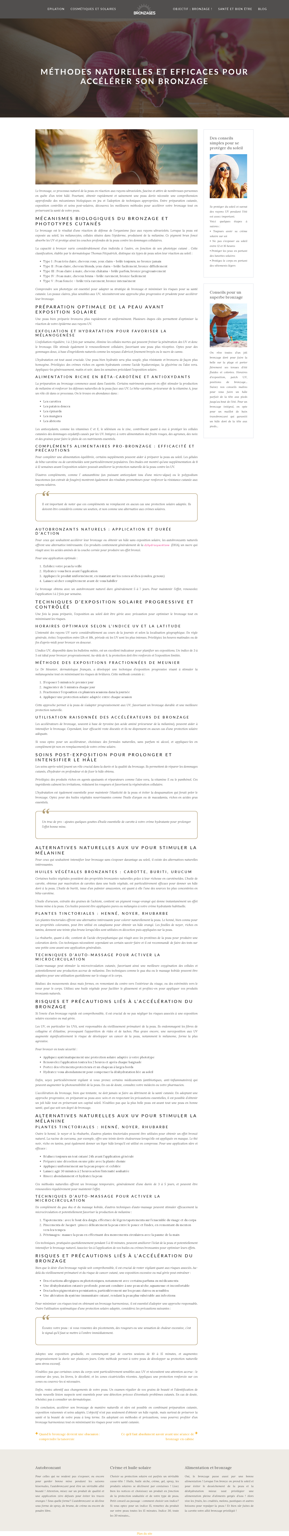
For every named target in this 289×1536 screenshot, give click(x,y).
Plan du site (144, 1533)
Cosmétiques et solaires (93, 9)
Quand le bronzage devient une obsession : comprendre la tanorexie (69, 1436)
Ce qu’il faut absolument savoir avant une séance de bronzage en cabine (157, 1436)
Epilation (56, 9)
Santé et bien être (235, 9)
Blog (262, 9)
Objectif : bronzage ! (192, 9)
